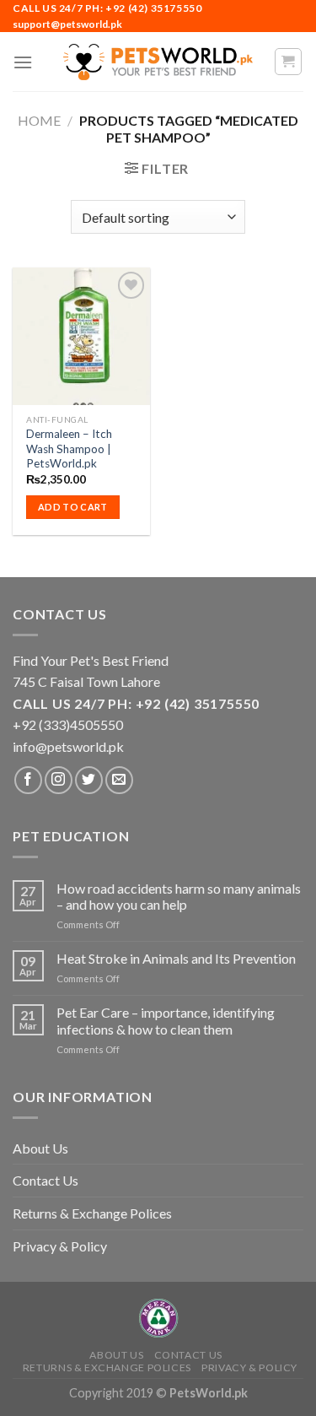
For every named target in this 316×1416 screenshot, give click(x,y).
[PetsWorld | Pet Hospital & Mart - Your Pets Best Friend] (158, 62)
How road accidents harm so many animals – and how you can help (178, 896)
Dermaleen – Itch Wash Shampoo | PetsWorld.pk (69, 448)
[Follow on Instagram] (58, 780)
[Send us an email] (119, 780)
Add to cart (73, 506)
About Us (40, 1148)
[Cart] (289, 61)
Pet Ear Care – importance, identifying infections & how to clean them (165, 1020)
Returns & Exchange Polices (92, 1213)
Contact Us (45, 1180)
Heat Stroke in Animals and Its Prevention (176, 958)
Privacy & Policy (60, 1246)
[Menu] (23, 62)
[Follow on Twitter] (89, 780)
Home (39, 120)
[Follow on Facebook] (28, 780)
